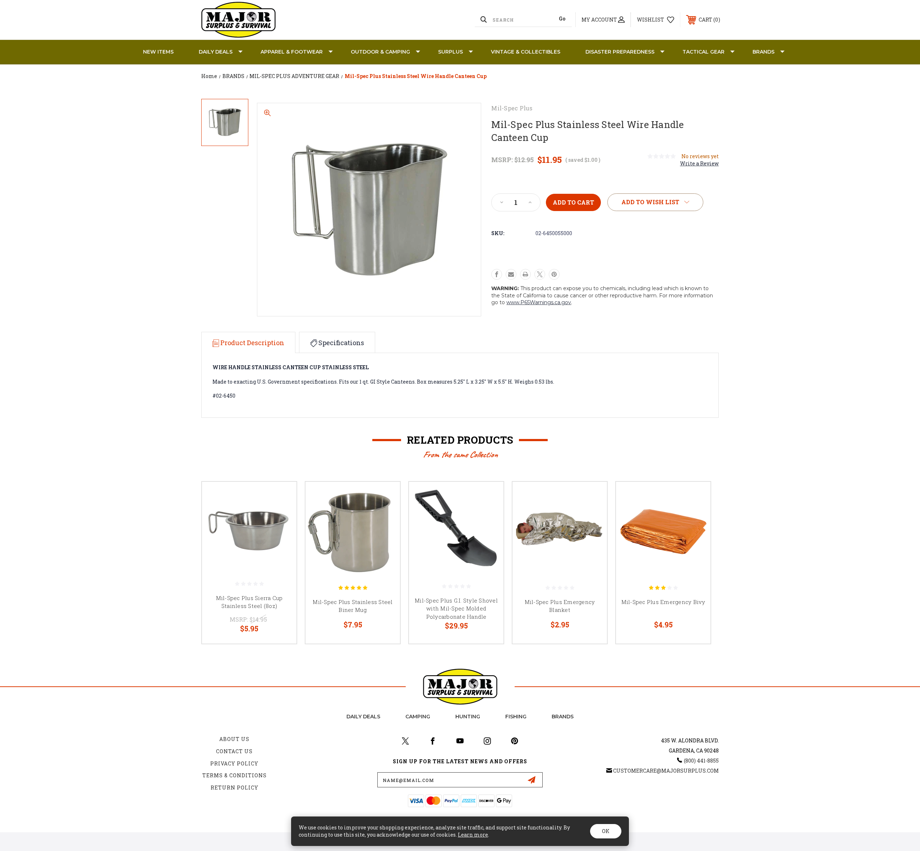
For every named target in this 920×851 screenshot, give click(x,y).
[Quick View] (282, 496)
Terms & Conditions (234, 775)
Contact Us (234, 751)
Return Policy (234, 787)
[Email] (511, 274)
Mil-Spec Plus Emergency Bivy (663, 601)
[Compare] (282, 533)
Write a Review (699, 163)
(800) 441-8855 (701, 760)
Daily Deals (216, 52)
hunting (467, 716)
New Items (158, 52)
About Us (234, 739)
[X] (539, 274)
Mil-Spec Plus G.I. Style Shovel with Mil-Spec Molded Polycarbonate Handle (456, 608)
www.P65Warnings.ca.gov (538, 302)
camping (417, 716)
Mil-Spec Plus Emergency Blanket (560, 606)
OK (606, 831)
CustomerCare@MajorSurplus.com (666, 770)
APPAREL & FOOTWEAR (292, 52)
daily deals (363, 716)
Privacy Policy (234, 763)
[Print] (525, 274)
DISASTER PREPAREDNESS (619, 52)
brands (563, 716)
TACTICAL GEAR (703, 52)
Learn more (473, 834)
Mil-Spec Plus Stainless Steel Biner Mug (352, 606)
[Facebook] (496, 274)
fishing (515, 716)
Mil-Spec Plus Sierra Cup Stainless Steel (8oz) (249, 602)
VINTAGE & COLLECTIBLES (525, 52)
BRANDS (763, 52)
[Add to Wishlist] (282, 514)
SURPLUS (450, 52)
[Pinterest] (554, 274)
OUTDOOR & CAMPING (380, 52)
